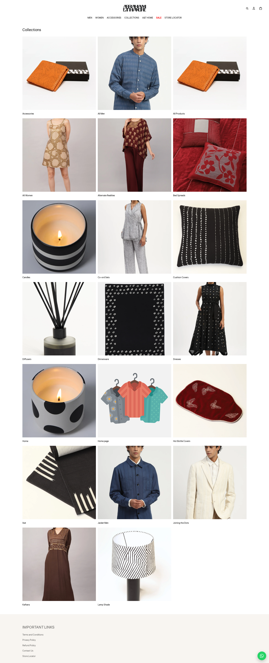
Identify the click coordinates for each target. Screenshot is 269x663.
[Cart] (260, 8)
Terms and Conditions (32, 634)
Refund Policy (29, 645)
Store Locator (29, 656)
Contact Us (27, 650)
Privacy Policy (29, 640)
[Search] (247, 8)
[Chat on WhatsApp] (261, 655)
